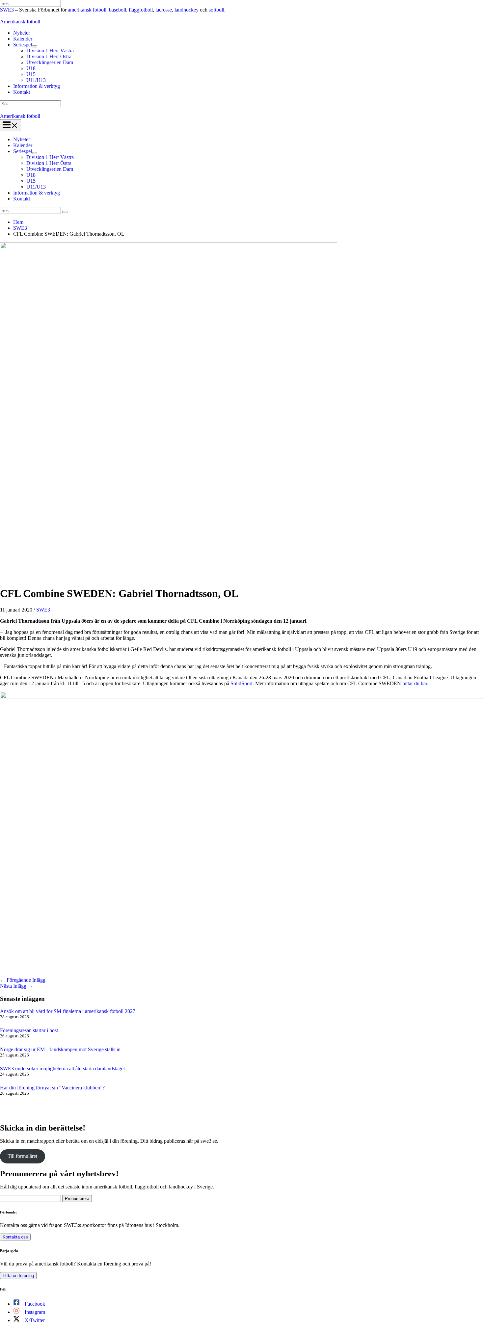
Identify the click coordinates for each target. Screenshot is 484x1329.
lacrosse (163, 10)
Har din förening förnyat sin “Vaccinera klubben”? (52, 1087)
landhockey (187, 10)
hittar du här (414, 683)
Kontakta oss (15, 1237)
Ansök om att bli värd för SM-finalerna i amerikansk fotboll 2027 (67, 1011)
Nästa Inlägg (16, 986)
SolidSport (241, 683)
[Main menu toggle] (10, 125)
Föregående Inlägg (22, 980)
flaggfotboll (141, 10)
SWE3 (7, 10)
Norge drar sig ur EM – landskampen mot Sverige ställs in (60, 1049)
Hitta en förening (18, 1275)
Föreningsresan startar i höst (29, 1030)
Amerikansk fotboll (20, 21)
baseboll (117, 10)
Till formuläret (22, 1156)
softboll (216, 10)
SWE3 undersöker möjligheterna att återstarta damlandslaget (62, 1068)
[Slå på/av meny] (34, 46)
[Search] (64, 212)
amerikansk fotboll (87, 10)
